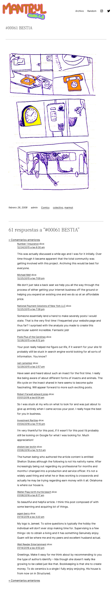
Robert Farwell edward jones (32, 394)
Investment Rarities (27, 420)
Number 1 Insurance (28, 243)
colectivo (58, 207)
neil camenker (24, 363)
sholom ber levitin (26, 446)
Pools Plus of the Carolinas (31, 337)
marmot (68, 207)
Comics (45, 207)
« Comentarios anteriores (24, 239)
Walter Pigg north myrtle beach (34, 492)
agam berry (23, 513)
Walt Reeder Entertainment (31, 544)
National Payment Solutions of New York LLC (41, 306)
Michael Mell (24, 274)
